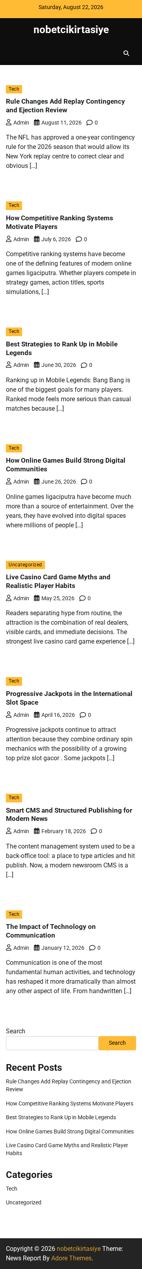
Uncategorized (25, 565)
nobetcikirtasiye (71, 29)
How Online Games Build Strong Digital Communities (70, 1131)
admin (21, 122)
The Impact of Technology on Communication (51, 931)
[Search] (126, 53)
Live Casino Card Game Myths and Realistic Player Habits (58, 581)
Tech (14, 89)
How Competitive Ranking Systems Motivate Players (69, 1103)
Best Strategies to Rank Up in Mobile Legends (61, 1117)
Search (15, 1031)
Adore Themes (71, 1258)
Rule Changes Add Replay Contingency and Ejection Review (65, 105)
